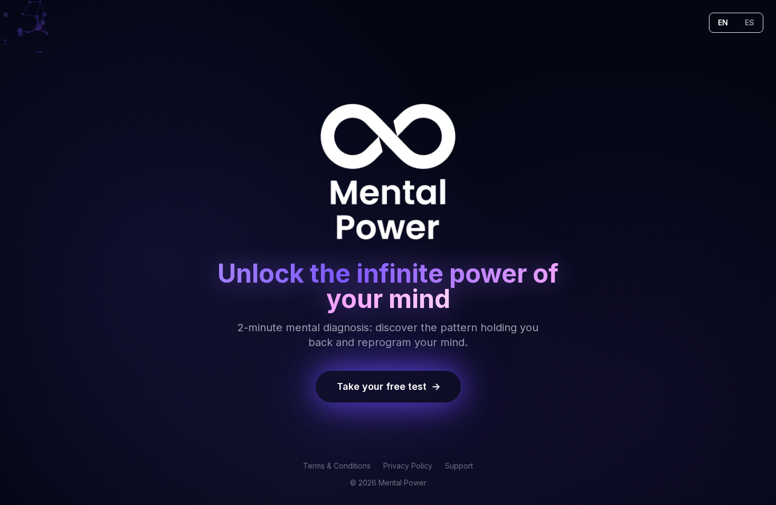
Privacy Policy (407, 465)
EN (723, 22)
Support (459, 465)
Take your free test (389, 386)
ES (749, 22)
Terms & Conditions (337, 465)
